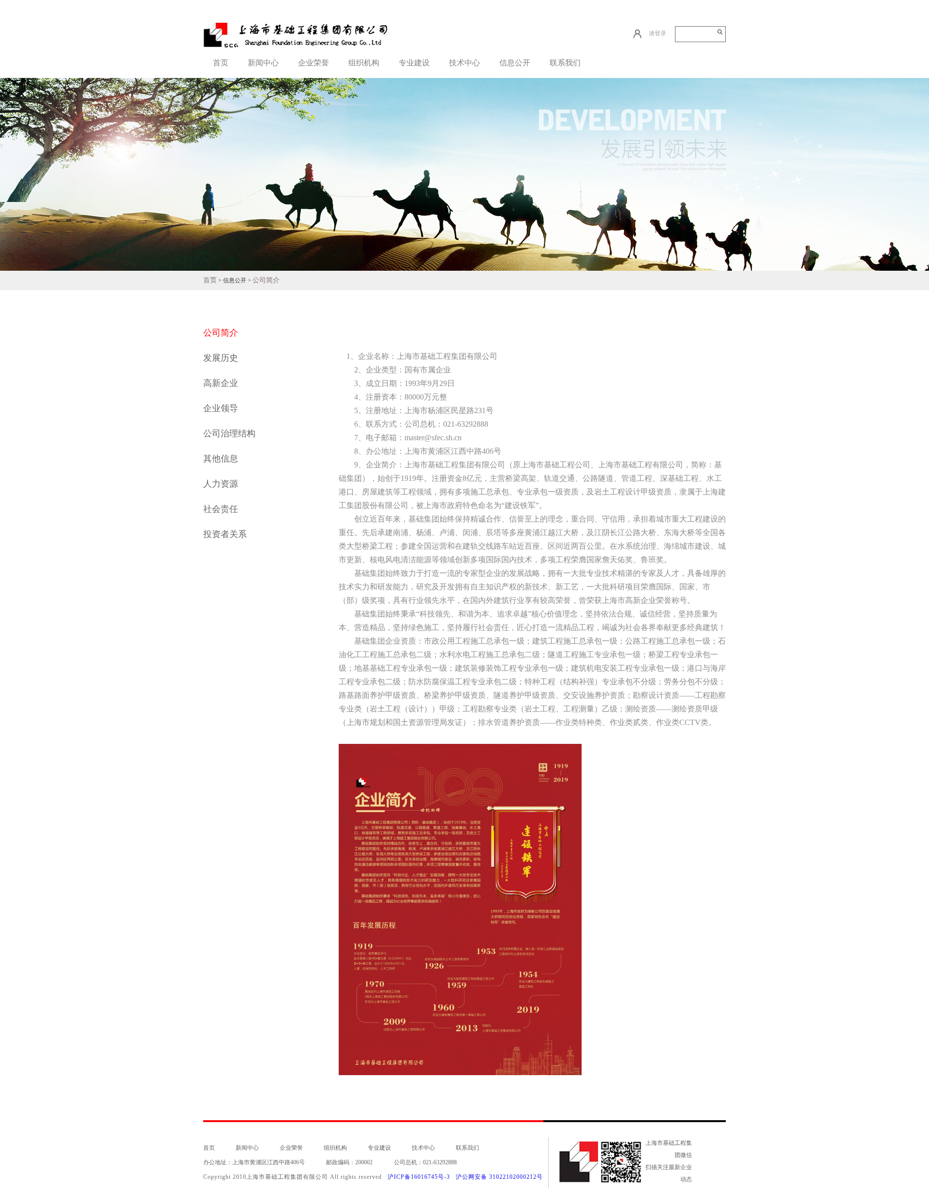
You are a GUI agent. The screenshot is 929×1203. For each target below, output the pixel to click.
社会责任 (220, 509)
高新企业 (220, 383)
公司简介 (266, 280)
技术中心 (464, 63)
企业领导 (220, 408)
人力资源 (220, 484)
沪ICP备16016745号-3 (419, 1176)
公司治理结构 (229, 433)
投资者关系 (225, 534)
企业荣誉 (313, 63)
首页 (220, 63)
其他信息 (220, 458)
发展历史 (220, 358)
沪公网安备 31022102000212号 (499, 1176)
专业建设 (414, 63)
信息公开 (514, 63)
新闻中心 (263, 63)
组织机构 (363, 63)
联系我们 (565, 63)
